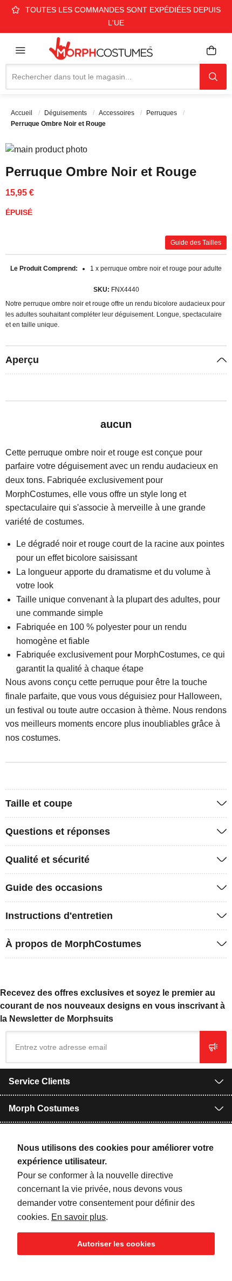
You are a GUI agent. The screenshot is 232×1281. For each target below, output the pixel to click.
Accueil (22, 113)
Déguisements (66, 113)
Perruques (162, 113)
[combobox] (102, 77)
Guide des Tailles (195, 242)
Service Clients (39, 1081)
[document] (116, 1198)
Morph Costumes (44, 1108)
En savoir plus (78, 1217)
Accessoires (117, 113)
